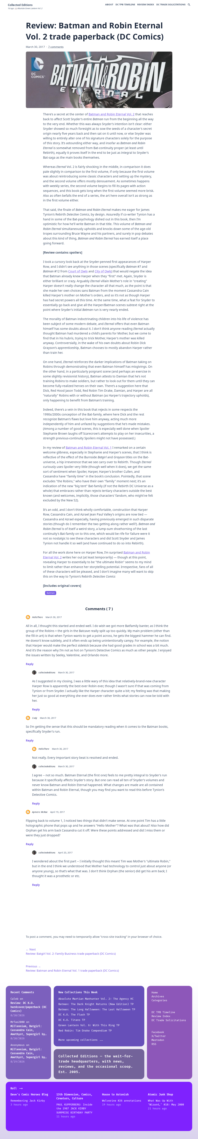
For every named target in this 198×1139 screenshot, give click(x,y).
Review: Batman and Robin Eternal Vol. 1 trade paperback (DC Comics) (72, 970)
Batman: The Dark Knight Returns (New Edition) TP (96, 1004)
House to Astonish (115, 1094)
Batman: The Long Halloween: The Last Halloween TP (96, 1009)
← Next (31, 949)
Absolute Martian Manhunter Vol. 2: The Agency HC (96, 998)
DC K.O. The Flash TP (74, 1014)
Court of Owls (78, 271)
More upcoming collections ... (81, 1040)
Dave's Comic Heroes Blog (29, 1094)
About (109, 4)
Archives (158, 996)
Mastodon (158, 1040)
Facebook (158, 1032)
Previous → (33, 966)
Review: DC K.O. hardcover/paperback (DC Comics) (28, 1007)
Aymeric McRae (39, 811)
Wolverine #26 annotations (121, 1100)
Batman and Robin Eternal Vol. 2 (111, 114)
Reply (29, 664)
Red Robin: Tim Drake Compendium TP (85, 1030)
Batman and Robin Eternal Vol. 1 (89, 448)
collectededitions (47, 672)
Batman (51, 593)
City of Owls (103, 271)
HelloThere (37, 617)
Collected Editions (20, 5)
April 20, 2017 (65, 852)
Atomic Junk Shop (160, 1094)
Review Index (145, 4)
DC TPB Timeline (125, 4)
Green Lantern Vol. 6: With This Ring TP (88, 1025)
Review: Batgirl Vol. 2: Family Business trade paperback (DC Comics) (71, 953)
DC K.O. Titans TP (71, 1020)
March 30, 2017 (54, 617)
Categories (159, 1000)
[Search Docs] (189, 4)
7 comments (56, 47)
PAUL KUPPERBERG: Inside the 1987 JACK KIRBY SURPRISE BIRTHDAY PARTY (74, 1108)
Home (155, 992)
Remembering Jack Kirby (27, 1100)
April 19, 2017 (57, 811)
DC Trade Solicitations (170, 4)
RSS (154, 1044)
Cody (34, 717)
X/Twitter (159, 1036)
